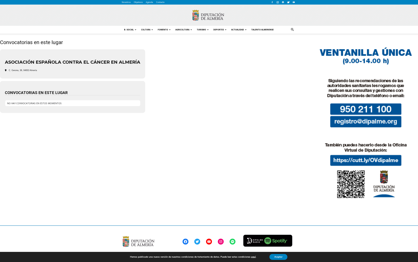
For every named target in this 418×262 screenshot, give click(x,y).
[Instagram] (277, 2)
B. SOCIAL (129, 29)
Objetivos (138, 2)
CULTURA (145, 29)
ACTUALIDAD (237, 29)
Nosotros (126, 2)
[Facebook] (272, 2)
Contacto (160, 2)
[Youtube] (293, 2)
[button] (292, 30)
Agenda (149, 2)
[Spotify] (283, 2)
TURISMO (201, 29)
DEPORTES (218, 29)
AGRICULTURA (182, 29)
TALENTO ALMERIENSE (262, 29)
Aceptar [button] (278, 256)
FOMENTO (163, 29)
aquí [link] (253, 256)
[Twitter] (288, 2)
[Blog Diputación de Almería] (209, 15)
